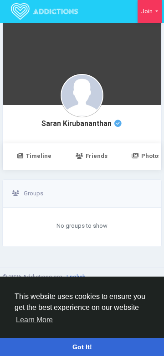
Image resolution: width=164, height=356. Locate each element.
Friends (97, 155)
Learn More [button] (34, 320)
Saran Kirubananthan (76, 124)
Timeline (38, 155)
